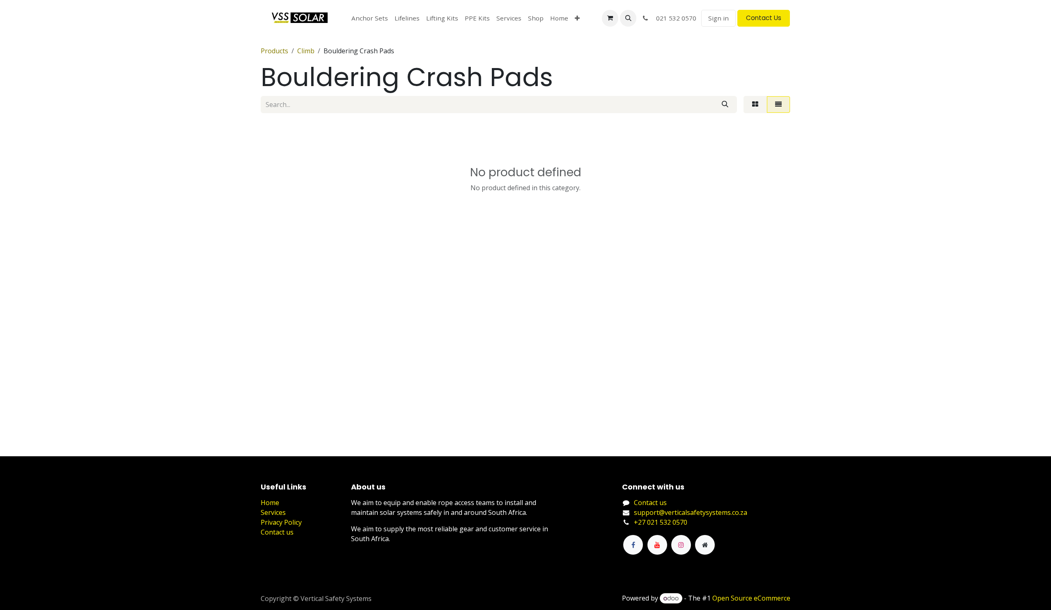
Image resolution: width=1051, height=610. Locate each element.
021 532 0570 (673, 18)
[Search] (725, 104)
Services (273, 512)
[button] (628, 18)
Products (274, 50)
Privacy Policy (281, 522)
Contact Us (763, 18)
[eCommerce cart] (610, 18)
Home (270, 502)
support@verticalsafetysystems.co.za (690, 512)
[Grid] (755, 104)
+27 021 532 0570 (660, 522)
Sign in (718, 18)
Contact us (277, 532)
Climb (305, 50)
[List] (778, 104)
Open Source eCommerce (751, 598)
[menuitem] (369, 18)
